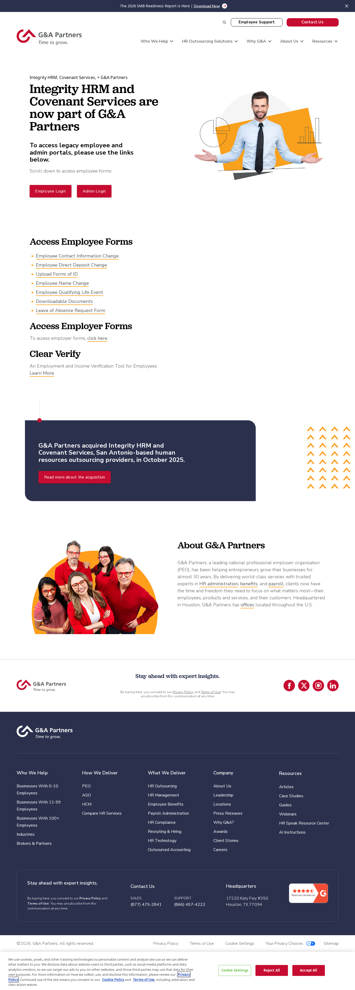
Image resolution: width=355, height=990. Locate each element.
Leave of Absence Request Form (70, 310)
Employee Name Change (62, 283)
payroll (276, 584)
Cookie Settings (234, 970)
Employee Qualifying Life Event (69, 292)
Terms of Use (211, 692)
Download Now (207, 6)
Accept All (308, 970)
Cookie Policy (113, 979)
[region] (177, 971)
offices (247, 605)
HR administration (218, 584)
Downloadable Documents (64, 301)
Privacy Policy (183, 692)
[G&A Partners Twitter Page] (304, 685)
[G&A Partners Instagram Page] (318, 685)
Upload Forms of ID (57, 274)
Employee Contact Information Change (77, 256)
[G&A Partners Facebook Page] (289, 685)
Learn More (42, 373)
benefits (249, 584)
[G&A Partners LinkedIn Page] (333, 685)
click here (97, 338)
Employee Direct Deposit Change (71, 265)
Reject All (272, 970)
